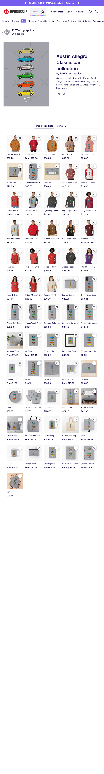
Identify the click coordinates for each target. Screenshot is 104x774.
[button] (52, 3)
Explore (5, 21)
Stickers (32, 21)
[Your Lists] (90, 12)
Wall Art (56, 21)
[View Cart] (97, 12)
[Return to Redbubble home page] (15, 11)
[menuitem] (5, 21)
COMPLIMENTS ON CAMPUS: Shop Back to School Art (52, 3)
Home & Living (69, 21)
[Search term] (42, 11)
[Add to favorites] (58, 94)
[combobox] (38, 11)
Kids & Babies (84, 21)
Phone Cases (44, 21)
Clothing (18, 21)
